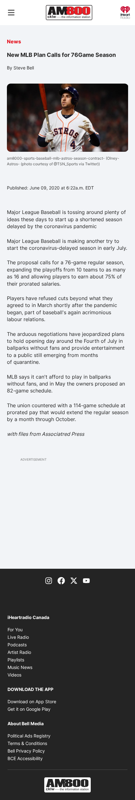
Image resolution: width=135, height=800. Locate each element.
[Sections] (11, 12)
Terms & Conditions (27, 743)
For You (15, 629)
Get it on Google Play (29, 709)
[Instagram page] (48, 580)
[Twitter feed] (74, 580)
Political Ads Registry (29, 735)
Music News (20, 667)
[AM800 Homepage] (69, 12)
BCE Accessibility (25, 758)
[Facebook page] (61, 580)
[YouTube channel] (86, 580)
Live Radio (18, 637)
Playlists (16, 659)
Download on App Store (32, 701)
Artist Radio (19, 652)
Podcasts (17, 644)
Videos (14, 674)
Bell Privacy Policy (26, 750)
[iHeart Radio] (125, 12)
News (14, 41)
